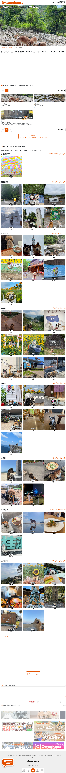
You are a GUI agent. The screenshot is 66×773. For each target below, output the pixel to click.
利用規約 (40, 755)
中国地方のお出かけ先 (58, 458)
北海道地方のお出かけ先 (57, 154)
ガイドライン (58, 755)
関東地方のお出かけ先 (58, 233)
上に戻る (5, 636)
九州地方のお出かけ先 (58, 561)
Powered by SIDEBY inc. (33, 765)
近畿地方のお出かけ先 (58, 383)
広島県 (10, 47)
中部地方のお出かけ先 (58, 308)
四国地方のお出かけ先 (58, 509)
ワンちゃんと (4, 47)
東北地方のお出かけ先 (58, 182)
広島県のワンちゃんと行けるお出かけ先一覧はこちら (33, 136)
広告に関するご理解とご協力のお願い (27, 755)
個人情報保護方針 (49, 755)
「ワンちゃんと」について (11, 755)
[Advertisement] (33, 68)
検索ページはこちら (33, 674)
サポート (33, 757)
